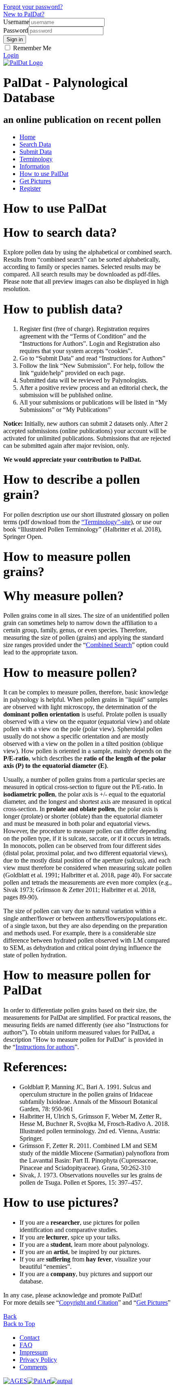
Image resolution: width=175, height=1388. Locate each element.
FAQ (26, 1344)
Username (16, 21)
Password (15, 30)
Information (35, 166)
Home (27, 136)
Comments (33, 1367)
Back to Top (19, 1323)
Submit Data (36, 151)
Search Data (35, 144)
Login (11, 55)
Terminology (36, 159)
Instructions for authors (44, 1046)
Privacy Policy (38, 1359)
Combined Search (109, 644)
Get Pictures (35, 181)
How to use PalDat (44, 173)
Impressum (34, 1352)
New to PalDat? (23, 14)
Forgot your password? (33, 6)
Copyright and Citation (88, 1302)
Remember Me (31, 47)
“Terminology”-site (106, 521)
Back (10, 1316)
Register (30, 188)
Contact (29, 1337)
